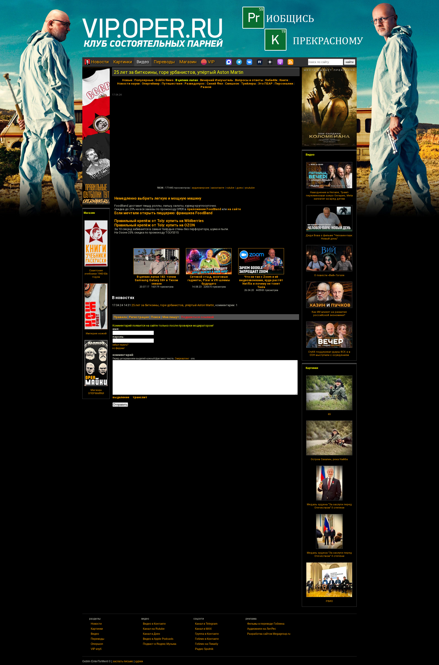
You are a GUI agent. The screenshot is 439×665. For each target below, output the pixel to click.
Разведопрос (195, 83)
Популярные (143, 80)
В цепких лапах (186, 80)
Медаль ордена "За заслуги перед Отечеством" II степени (329, 506)
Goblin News (164, 80)
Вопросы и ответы (249, 80)
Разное (206, 87)
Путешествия (172, 83)
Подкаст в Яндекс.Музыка (159, 644)
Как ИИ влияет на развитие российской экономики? (329, 314)
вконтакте (217, 187)
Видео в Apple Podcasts (158, 638)
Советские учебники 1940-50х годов (96, 273)
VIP (210, 61)
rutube (230, 187)
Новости (99, 61)
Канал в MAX (203, 628)
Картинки (122, 61)
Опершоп (97, 644)
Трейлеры (248, 83)
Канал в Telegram (206, 623)
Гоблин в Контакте (207, 638)
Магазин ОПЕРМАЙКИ (96, 392)
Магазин (187, 61)
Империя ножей (96, 333)
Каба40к (271, 80)
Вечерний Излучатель (216, 80)
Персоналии (284, 83)
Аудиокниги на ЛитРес (261, 628)
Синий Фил (215, 83)
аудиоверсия (200, 187)
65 (329, 414)
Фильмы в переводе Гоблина (265, 623)
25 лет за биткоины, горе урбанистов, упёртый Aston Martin (178, 72)
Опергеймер (151, 83)
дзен (239, 187)
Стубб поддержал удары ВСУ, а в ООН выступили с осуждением (329, 353)
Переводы (164, 61)
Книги (283, 80)
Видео (143, 61)
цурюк (139, 661)
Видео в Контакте (154, 623)
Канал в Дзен (151, 633)
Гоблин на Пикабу (206, 644)
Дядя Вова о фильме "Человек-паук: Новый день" (329, 237)
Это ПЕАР (265, 83)
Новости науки (128, 83)
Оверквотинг (182, 358)
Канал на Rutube (154, 628)
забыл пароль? (120, 344)
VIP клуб (96, 649)
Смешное (232, 83)
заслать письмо (123, 661)
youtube (250, 187)
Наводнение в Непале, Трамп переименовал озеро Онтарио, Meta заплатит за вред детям (329, 195)
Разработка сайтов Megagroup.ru (268, 633)
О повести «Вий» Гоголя (329, 275)
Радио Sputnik (204, 649)
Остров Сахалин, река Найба (329, 459)
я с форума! (118, 348)
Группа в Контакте (207, 633)
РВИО (329, 601)
